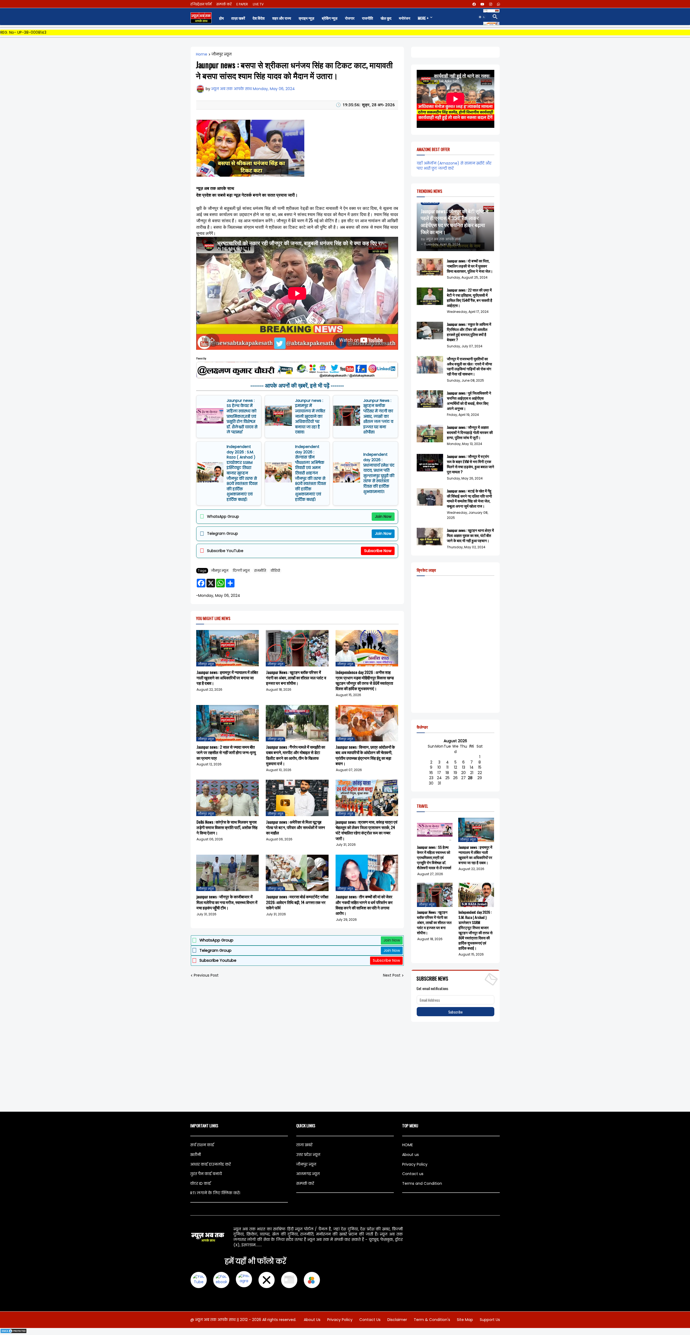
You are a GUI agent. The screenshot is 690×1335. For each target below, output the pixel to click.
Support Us (490, 1319)
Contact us (412, 1173)
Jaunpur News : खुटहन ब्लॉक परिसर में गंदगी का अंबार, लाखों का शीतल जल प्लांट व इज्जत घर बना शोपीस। (378, 416)
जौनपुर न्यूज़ (222, 54)
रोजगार (349, 18)
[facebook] (474, 4)
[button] (482, 17)
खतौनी (195, 1154)
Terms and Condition (422, 1183)
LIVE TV (258, 4)
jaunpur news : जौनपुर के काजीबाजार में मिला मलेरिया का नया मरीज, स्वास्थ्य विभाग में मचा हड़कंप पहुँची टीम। (226, 902)
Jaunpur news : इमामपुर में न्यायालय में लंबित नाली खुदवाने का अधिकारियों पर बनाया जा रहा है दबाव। (310, 416)
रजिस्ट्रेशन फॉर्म (201, 4)
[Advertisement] (345, 1067)
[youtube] (482, 4)
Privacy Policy (414, 1164)
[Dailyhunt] (312, 1280)
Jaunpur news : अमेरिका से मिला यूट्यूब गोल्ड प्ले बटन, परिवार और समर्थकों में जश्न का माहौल (295, 827)
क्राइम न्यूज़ (306, 18)
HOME (407, 1145)
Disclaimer (397, 1319)
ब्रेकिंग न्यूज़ (329, 18)
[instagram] (490, 4)
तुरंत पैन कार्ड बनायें (206, 1173)
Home (201, 54)
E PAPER (242, 4)
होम (221, 18)
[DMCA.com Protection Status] (13, 1332)
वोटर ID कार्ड (200, 1183)
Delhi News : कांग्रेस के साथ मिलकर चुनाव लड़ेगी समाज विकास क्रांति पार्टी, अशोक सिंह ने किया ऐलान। (226, 827)
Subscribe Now (377, 550)
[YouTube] (199, 1280)
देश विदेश (259, 18)
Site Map (465, 1319)
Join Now (383, 516)
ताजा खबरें (304, 1145)
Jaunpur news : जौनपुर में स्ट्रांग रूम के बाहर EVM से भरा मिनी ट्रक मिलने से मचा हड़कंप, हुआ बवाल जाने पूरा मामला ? (470, 464)
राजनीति (367, 18)
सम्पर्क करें (224, 4)
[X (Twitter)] (266, 1280)
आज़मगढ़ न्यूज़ (308, 1173)
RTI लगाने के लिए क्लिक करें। (215, 1193)
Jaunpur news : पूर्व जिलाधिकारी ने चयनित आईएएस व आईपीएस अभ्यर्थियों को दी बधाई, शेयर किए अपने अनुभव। (469, 401)
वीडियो (275, 570)
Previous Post (206, 975)
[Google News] (289, 1280)
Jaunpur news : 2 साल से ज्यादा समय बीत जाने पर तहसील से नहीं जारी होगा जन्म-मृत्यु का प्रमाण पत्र (226, 752)
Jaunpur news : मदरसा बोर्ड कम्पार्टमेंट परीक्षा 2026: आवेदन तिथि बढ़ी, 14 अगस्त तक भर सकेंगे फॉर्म (297, 902)
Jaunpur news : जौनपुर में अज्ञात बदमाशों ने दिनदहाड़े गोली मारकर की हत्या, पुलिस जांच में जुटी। (470, 432)
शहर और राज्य (281, 18)
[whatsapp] (498, 4)
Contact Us (370, 1319)
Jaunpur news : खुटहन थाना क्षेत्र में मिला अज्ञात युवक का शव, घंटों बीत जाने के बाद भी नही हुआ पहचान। (470, 535)
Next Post (392, 975)
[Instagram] (244, 1280)
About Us (312, 1319)
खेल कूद (386, 18)
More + (423, 18)
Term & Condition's (432, 1319)
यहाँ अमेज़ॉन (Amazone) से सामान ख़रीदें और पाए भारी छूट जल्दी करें (454, 165)
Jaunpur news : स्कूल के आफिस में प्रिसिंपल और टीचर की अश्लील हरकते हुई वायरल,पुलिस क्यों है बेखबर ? (469, 332)
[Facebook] (221, 1280)
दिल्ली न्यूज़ (241, 570)
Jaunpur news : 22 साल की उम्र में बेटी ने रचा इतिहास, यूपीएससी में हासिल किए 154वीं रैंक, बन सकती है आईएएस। (469, 297)
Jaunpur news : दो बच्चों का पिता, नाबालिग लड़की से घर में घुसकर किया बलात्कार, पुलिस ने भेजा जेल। (470, 266)
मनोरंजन (404, 18)
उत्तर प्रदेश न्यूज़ (308, 1154)
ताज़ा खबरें (238, 18)
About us (410, 1154)
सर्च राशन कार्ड (202, 1145)
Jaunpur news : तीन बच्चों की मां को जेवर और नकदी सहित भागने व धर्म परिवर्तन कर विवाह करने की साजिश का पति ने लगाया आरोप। (364, 905)
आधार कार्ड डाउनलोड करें (210, 1164)
